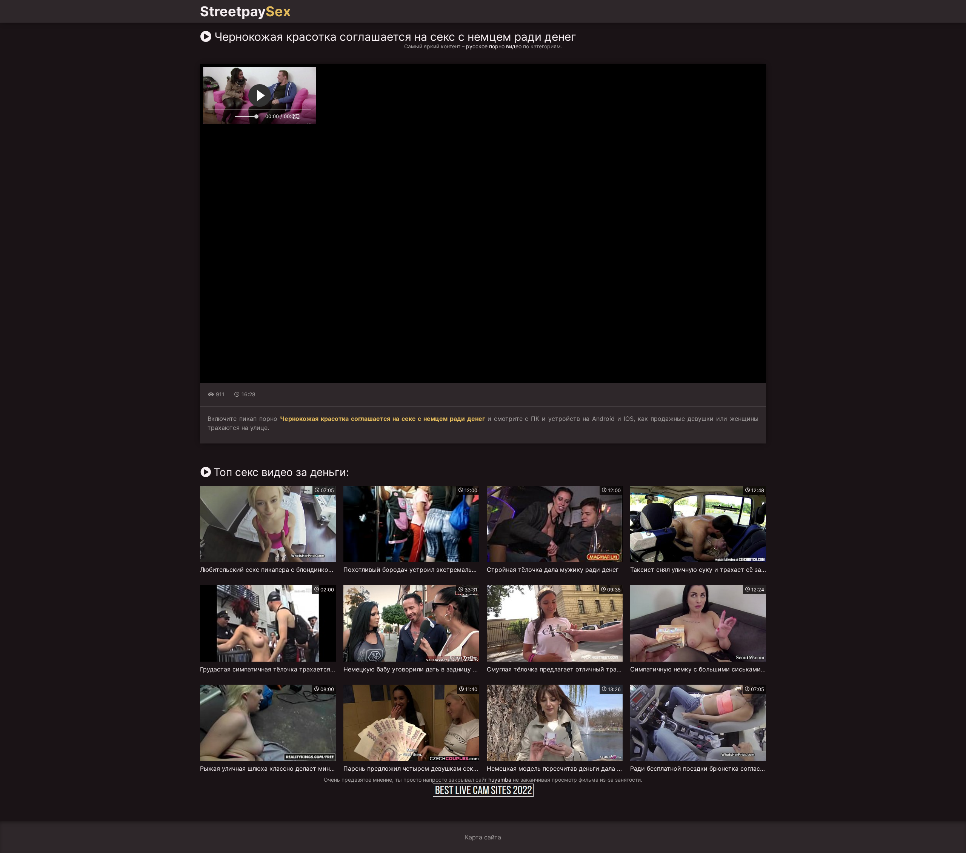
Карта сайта (483, 837)
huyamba (499, 779)
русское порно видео (493, 46)
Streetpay (245, 11)
